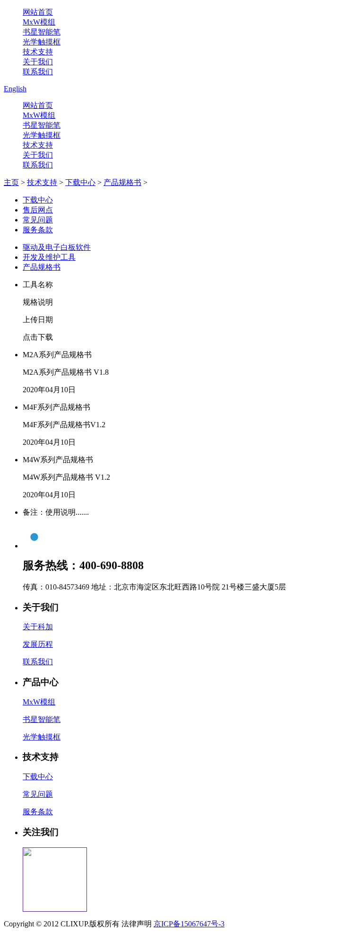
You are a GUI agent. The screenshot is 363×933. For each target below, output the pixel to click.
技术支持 (38, 52)
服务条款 (38, 230)
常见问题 (38, 220)
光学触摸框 (41, 42)
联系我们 (38, 72)
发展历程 (38, 644)
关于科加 (38, 627)
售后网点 (38, 210)
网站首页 (38, 12)
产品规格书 (122, 182)
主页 (11, 182)
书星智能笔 (41, 32)
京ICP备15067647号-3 (189, 924)
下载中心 (80, 182)
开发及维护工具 (49, 257)
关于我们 (38, 62)
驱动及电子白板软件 (57, 247)
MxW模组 (39, 22)
